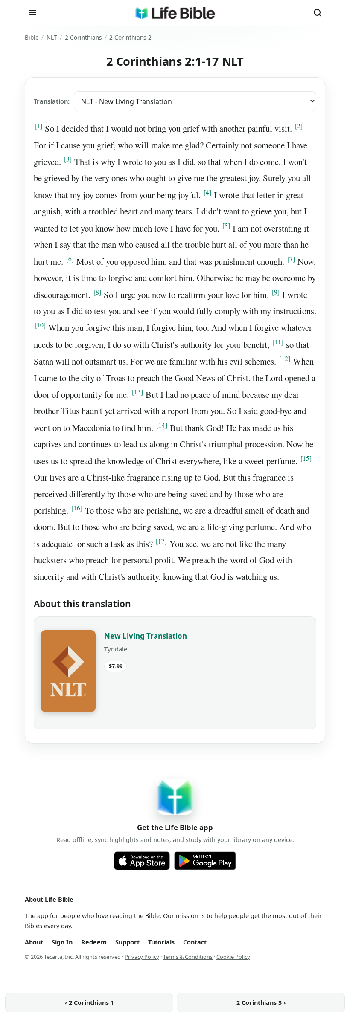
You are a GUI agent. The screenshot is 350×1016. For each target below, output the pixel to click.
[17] (161, 541)
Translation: (52, 101)
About (34, 942)
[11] (277, 342)
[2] (299, 126)
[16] (76, 508)
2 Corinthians (83, 37)
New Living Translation (145, 636)
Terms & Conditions (188, 957)
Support (127, 942)
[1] (38, 126)
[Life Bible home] (175, 12)
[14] (161, 425)
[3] (68, 159)
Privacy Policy (142, 957)
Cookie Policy (233, 957)
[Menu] (32, 12)
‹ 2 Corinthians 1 (89, 1003)
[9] (276, 292)
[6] (70, 259)
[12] (284, 358)
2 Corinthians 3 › (261, 1003)
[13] (137, 392)
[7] (291, 259)
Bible (32, 37)
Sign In (62, 942)
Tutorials (161, 942)
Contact (195, 942)
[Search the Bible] (317, 12)
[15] (306, 458)
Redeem (94, 942)
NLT (52, 37)
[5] (226, 225)
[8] (97, 292)
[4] (207, 192)
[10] (40, 325)
